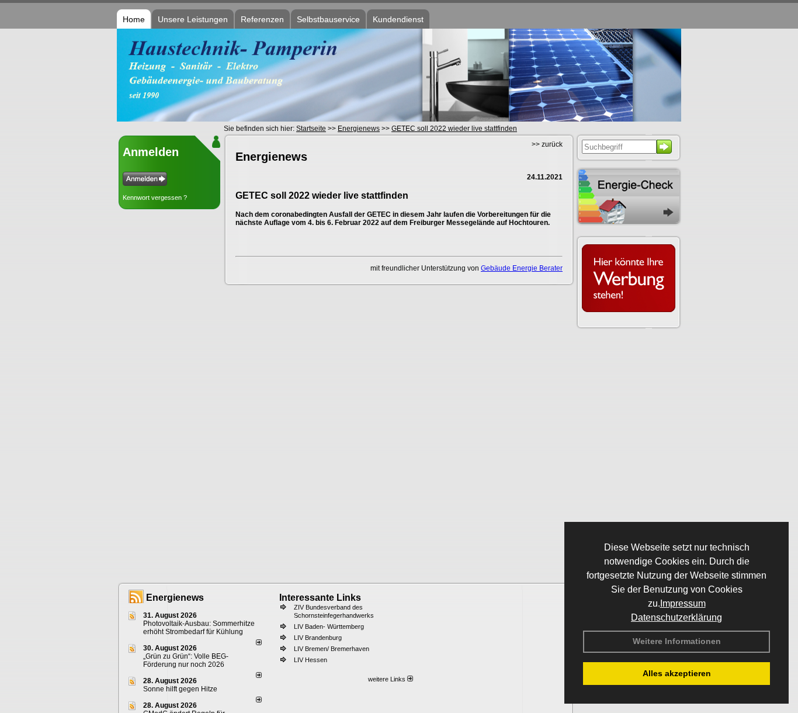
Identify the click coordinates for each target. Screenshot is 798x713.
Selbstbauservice (328, 19)
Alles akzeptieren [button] (677, 673)
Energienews (175, 598)
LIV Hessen (310, 659)
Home (134, 19)
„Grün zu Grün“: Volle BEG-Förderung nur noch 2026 (185, 660)
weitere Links (387, 679)
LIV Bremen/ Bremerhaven (331, 648)
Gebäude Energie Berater (522, 268)
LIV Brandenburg (318, 637)
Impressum (683, 603)
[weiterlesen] (259, 643)
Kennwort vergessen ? (155, 197)
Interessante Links (320, 598)
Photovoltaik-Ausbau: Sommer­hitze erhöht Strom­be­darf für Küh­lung (199, 627)
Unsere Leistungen (193, 19)
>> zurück (547, 144)
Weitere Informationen (677, 641)
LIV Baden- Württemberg (329, 626)
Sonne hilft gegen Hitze (180, 689)
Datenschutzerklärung (676, 617)
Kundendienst (398, 19)
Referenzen (262, 19)
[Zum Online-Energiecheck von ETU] (628, 223)
